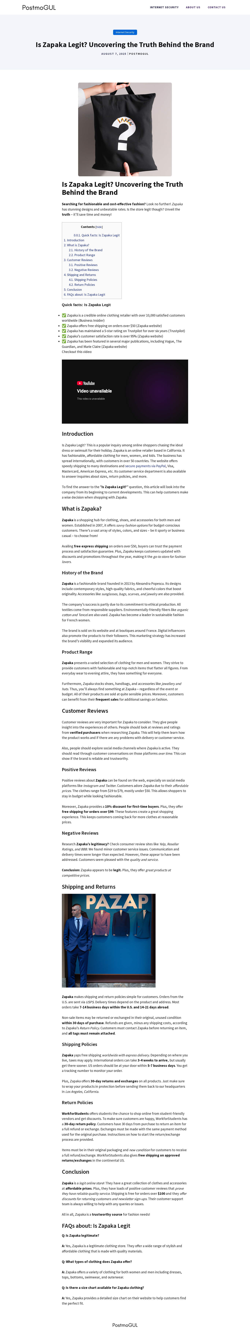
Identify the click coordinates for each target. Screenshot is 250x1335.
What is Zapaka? (76, 245)
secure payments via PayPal (145, 466)
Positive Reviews (83, 265)
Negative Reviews (84, 270)
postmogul (139, 53)
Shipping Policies (83, 280)
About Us (193, 7)
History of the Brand (85, 250)
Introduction (74, 240)
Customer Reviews (78, 260)
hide (99, 227)
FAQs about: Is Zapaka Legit (84, 294)
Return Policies (82, 284)
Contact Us (217, 7)
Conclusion (73, 289)
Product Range (82, 255)
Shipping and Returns (80, 275)
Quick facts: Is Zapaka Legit (97, 235)
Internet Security (164, 7)
